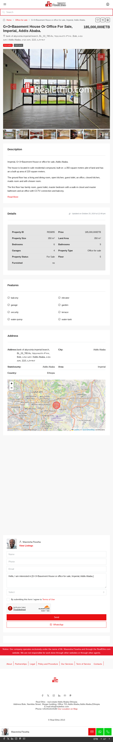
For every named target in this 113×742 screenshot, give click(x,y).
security (15, 312)
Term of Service (83, 664)
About (9, 664)
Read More (13, 197)
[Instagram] (53, 695)
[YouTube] (65, 695)
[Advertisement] (56, 461)
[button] (97, 20)
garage (14, 305)
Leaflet (76, 429)
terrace (65, 312)
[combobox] (56, 592)
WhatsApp (58, 624)
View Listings (26, 545)
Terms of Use (48, 599)
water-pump (16, 319)
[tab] (101, 56)
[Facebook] (42, 695)
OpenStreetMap (88, 429)
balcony (14, 298)
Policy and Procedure (48, 664)
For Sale (18, 45)
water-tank (67, 319)
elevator (65, 298)
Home (8, 20)
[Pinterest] (70, 695)
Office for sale (21, 20)
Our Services (67, 664)
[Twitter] (48, 695)
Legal (32, 664)
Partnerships (21, 664)
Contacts (98, 664)
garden (65, 305)
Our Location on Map (68, 709)
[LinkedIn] (59, 695)
